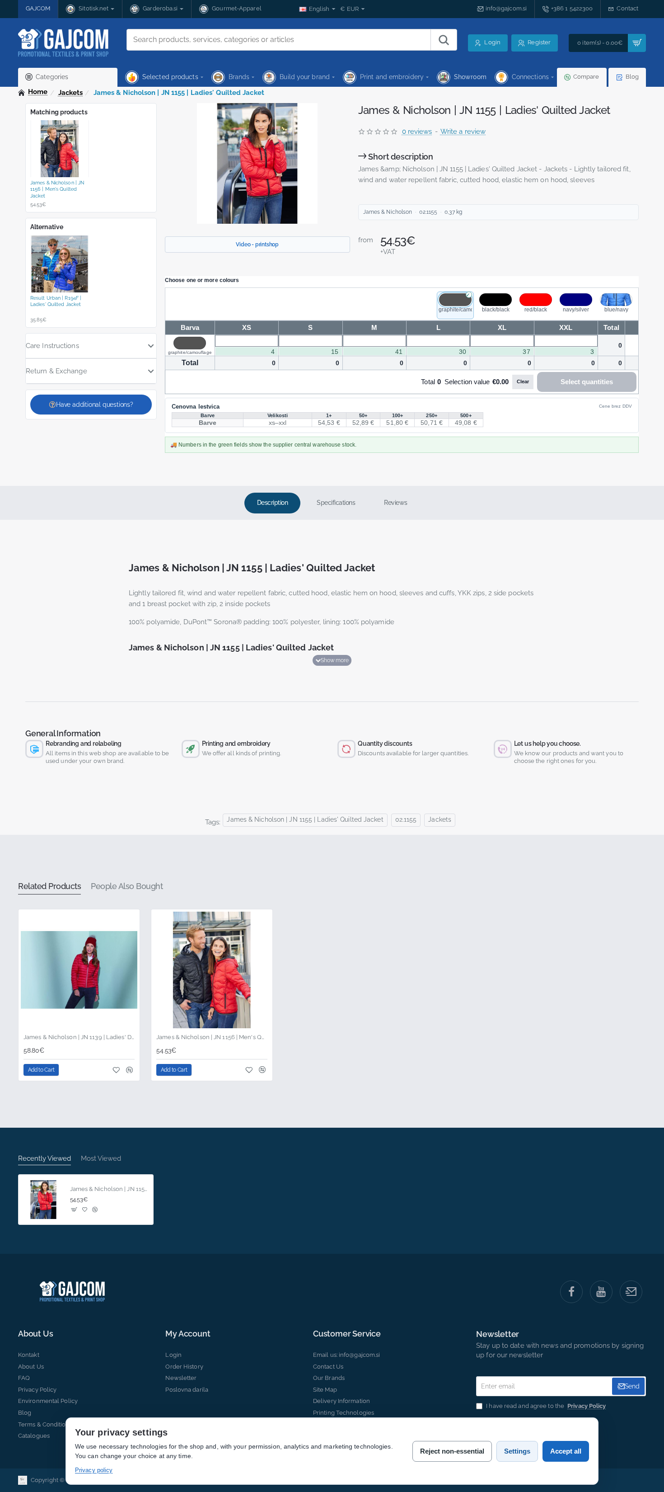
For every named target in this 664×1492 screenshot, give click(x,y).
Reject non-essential (452, 1451)
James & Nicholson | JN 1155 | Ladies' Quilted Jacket (305, 819)
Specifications (336, 502)
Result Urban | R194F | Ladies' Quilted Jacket (55, 301)
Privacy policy (93, 1470)
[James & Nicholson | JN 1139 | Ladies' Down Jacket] (79, 970)
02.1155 (406, 819)
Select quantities (587, 382)
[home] (33, 92)
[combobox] (278, 39)
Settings (517, 1451)
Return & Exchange (56, 371)
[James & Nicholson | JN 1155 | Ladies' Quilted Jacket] (43, 1200)
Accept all (565, 1451)
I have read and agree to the (545, 1406)
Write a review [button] (463, 131)
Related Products (49, 886)
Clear (523, 381)
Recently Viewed (44, 1158)
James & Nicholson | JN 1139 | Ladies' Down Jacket (79, 1037)
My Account (187, 1333)
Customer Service (347, 1333)
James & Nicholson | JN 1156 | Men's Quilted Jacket (57, 189)
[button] (332, 660)
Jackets (70, 93)
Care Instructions (52, 346)
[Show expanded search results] (443, 39)
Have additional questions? (94, 404)
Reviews (395, 502)
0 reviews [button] (417, 131)
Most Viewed (101, 1158)
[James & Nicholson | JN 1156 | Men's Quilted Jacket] (212, 970)
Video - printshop (257, 244)
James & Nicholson (387, 212)
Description (272, 502)
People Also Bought (127, 886)
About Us (35, 1333)
